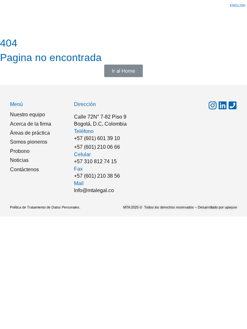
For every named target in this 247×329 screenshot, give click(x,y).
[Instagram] (212, 105)
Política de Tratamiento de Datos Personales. (45, 207)
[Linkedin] (222, 105)
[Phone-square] (232, 105)
